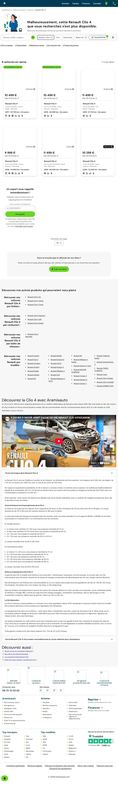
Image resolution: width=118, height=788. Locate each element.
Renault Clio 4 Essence (36, 316)
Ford (28, 745)
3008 (45, 745)
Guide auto (73, 711)
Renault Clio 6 (56, 363)
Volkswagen (9, 751)
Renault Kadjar (33, 371)
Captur (45, 754)
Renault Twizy (102, 374)
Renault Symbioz (34, 363)
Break (45, 711)
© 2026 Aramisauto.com (59, 777)
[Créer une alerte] (4, 778)
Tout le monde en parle (13, 714)
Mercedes (30, 751)
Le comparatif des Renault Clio (17, 657)
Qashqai (72, 754)
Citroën (7, 742)
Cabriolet (72, 705)
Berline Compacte (50, 705)
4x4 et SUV (73, 702)
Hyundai (29, 739)
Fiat (27, 736)
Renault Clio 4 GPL (35, 319)
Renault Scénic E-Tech (82, 366)
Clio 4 (71, 739)
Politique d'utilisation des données (60, 766)
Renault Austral (33, 367)
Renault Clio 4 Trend (35, 305)
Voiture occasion (19, 10)
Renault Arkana (33, 375)
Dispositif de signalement (60, 768)
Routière (46, 708)
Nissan (6, 757)
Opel (6, 745)
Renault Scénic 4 (57, 367)
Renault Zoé (55, 375)
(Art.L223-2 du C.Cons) (24, 226)
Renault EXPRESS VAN (105, 386)
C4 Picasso (47, 751)
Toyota (28, 754)
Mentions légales (34, 766)
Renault (7, 736)
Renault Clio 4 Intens (35, 301)
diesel (20, 547)
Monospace (47, 714)
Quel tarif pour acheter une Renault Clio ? (21, 660)
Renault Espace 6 (57, 360)
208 (44, 736)
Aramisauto (6, 10)
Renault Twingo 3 (80, 376)
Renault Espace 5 (80, 380)
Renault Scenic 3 (80, 383)
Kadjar (71, 745)
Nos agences (9, 705)
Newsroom (8, 717)
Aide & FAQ (8, 711)
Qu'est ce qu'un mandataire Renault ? (19, 651)
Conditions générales (15, 766)
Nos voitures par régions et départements (75, 716)
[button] (52, 37)
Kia (27, 742)
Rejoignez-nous (10, 708)
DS (27, 757)
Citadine (46, 702)
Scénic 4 (72, 751)
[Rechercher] (33, 37)
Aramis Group (9, 723)
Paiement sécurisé (105, 766)
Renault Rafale (56, 356)
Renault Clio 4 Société (105, 382)
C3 (44, 748)
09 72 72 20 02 (10, 690)
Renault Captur (33, 356)
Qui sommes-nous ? (12, 702)
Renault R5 (32, 379)
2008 (45, 739)
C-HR (71, 736)
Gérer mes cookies (86, 766)
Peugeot (7, 739)
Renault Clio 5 (33, 360)
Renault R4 (78, 356)
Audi (6, 754)
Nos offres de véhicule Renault (16, 654)
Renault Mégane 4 (58, 371)
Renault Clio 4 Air (34, 297)
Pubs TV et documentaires (14, 720)
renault (30, 10)
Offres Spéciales (75, 708)
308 (44, 742)
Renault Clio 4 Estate (105, 378)
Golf (70, 742)
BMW (28, 748)
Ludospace (47, 717)
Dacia (6, 748)
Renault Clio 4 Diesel (35, 323)
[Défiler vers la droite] (86, 37)
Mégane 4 (72, 748)
